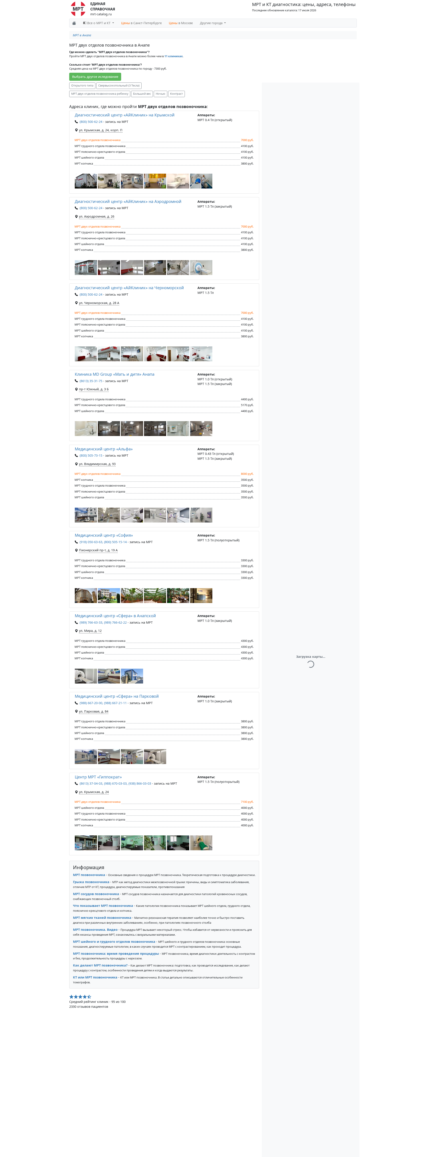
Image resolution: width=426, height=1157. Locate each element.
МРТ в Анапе (82, 35)
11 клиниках (173, 56)
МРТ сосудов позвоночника (96, 894)
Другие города (211, 23)
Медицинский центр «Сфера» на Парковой (117, 696)
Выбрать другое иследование (95, 77)
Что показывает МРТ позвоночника (103, 906)
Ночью (160, 94)
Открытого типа (82, 85)
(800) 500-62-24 (91, 122)
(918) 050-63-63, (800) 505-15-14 (103, 542)
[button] (86, 181)
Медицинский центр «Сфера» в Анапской (115, 615)
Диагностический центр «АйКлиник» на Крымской (125, 115)
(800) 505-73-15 (91, 455)
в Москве (181, 23)
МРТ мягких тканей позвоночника (102, 917)
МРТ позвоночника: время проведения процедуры (116, 953)
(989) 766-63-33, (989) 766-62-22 (103, 622)
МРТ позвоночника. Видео (95, 929)
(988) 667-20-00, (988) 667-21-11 (103, 703)
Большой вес (142, 94)
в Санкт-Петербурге (141, 23)
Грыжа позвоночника (91, 882)
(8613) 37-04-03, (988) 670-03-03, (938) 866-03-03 (115, 783)
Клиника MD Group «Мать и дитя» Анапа (114, 374)
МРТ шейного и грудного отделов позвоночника (114, 941)
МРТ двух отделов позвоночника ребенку (99, 94)
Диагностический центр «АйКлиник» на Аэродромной (128, 201)
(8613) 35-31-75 (91, 381)
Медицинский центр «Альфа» (104, 449)
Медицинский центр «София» (104, 535)
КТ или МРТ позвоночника (95, 977)
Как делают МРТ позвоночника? (100, 965)
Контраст (176, 94)
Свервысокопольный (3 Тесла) (119, 85)
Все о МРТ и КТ (98, 23)
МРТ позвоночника (89, 875)
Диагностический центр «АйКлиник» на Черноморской (129, 287)
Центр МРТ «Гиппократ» (98, 777)
